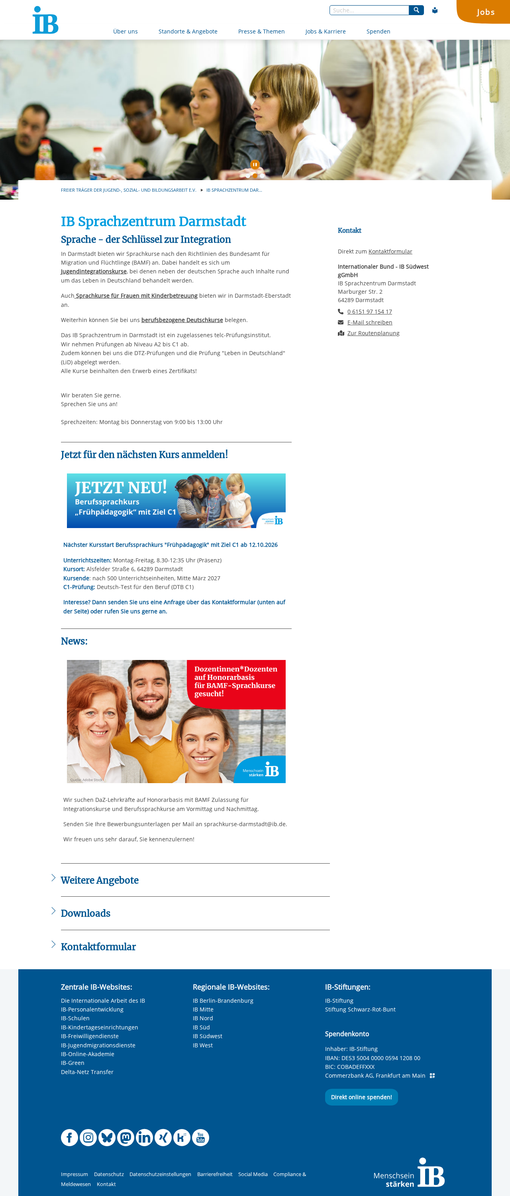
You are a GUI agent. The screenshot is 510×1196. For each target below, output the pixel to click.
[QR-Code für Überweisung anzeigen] (432, 1075)
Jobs (486, 12)
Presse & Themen (261, 31)
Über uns (125, 31)
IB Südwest (207, 1036)
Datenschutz (109, 1174)
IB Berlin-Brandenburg (223, 1000)
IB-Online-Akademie (87, 1054)
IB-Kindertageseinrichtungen (99, 1027)
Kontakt (106, 1184)
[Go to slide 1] (249, 177)
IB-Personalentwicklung (92, 1009)
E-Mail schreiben (369, 322)
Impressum (74, 1174)
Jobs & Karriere (326, 31)
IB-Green (72, 1062)
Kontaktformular (390, 251)
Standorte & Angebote (188, 31)
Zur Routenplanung (373, 333)
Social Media (253, 1174)
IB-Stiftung (339, 1000)
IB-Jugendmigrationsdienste (98, 1045)
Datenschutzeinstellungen (160, 1174)
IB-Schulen (75, 1018)
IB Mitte (203, 1009)
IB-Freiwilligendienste (90, 1036)
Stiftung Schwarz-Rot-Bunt (360, 1009)
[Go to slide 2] (257, 177)
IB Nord (203, 1018)
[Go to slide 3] (264, 177)
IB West (203, 1045)
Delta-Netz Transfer (87, 1072)
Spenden (378, 31)
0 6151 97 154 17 (369, 311)
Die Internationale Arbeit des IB (103, 1000)
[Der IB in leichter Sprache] (435, 10)
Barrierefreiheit (215, 1174)
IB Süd (201, 1027)
